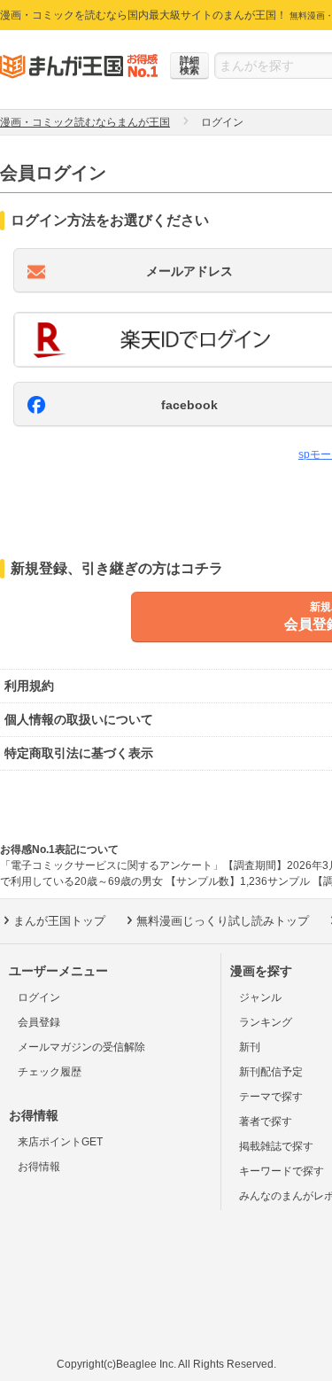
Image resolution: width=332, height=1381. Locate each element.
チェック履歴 (49, 1072)
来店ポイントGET (60, 1142)
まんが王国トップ (59, 920)
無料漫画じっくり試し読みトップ (222, 920)
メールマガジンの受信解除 (81, 1047)
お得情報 (39, 1166)
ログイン (39, 997)
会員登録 (39, 1022)
